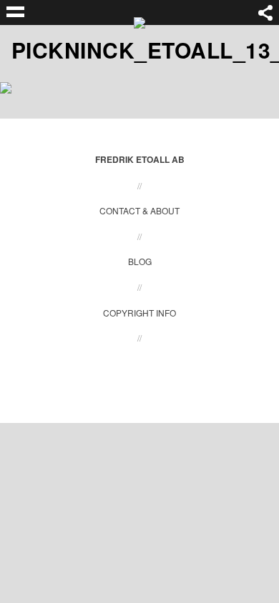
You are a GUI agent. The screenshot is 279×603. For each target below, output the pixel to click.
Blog (140, 261)
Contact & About (139, 210)
